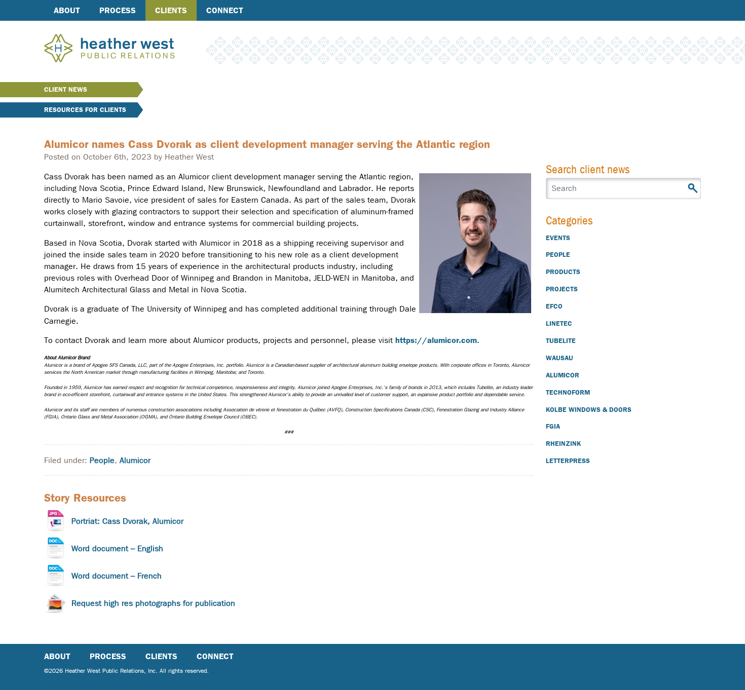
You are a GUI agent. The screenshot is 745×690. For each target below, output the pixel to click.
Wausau (559, 358)
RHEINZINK (563, 443)
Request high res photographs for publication (153, 603)
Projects (562, 289)
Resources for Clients (85, 109)
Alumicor (135, 460)
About (67, 10)
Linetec (559, 323)
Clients (171, 10)
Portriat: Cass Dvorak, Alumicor (127, 521)
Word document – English (117, 548)
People (102, 460)
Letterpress (568, 461)
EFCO (554, 306)
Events (558, 238)
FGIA (553, 426)
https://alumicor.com (436, 340)
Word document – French (116, 576)
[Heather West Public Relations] (126, 49)
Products (563, 272)
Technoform (568, 392)
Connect (224, 10)
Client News (65, 89)
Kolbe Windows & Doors (588, 409)
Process (117, 10)
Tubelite (561, 340)
